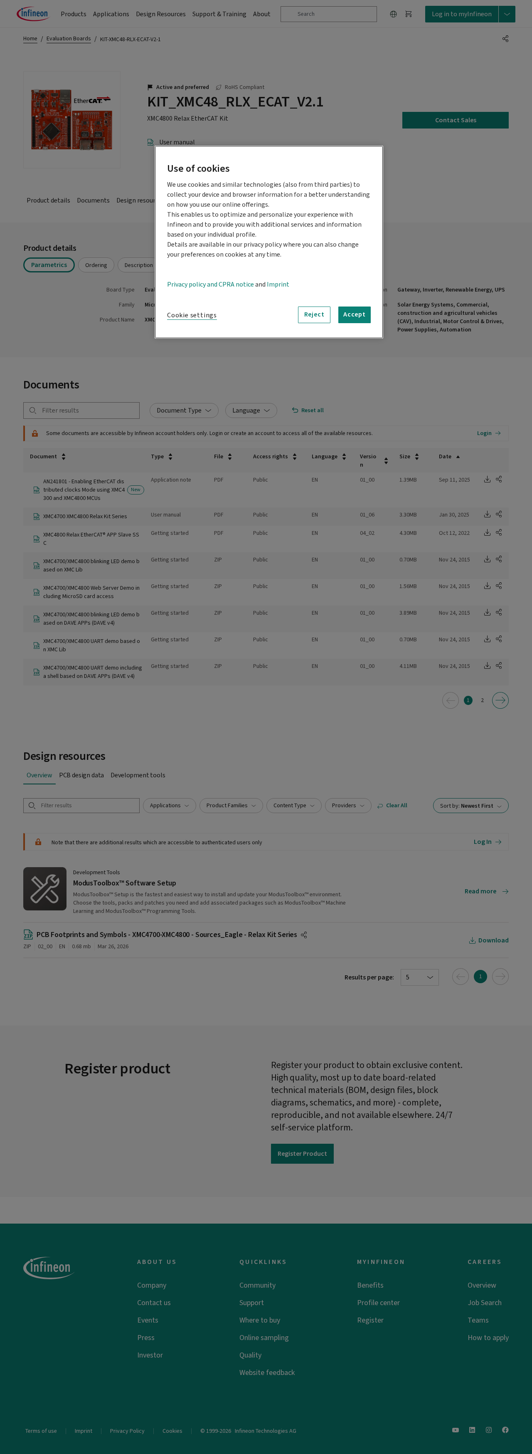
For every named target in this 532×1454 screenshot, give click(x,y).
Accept (354, 314)
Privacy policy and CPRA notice (210, 284)
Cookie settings (192, 315)
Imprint (278, 284)
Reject (314, 314)
